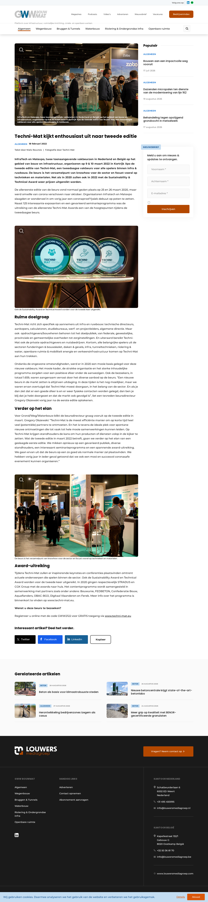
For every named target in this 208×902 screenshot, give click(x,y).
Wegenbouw (44, 28)
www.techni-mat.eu (118, 615)
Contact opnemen (70, 793)
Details (180, 896)
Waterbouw (92, 28)
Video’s (107, 14)
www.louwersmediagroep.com (175, 873)
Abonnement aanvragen (73, 799)
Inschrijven (168, 209)
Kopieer (100, 639)
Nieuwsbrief (140, 14)
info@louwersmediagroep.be (174, 856)
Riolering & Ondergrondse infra (124, 28)
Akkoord (196, 897)
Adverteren (122, 14)
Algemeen (24, 28)
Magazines (76, 14)
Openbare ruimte (159, 28)
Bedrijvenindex (181, 14)
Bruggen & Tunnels (68, 28)
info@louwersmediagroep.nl (173, 808)
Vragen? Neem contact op (166, 751)
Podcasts (92, 14)
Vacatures (158, 14)
